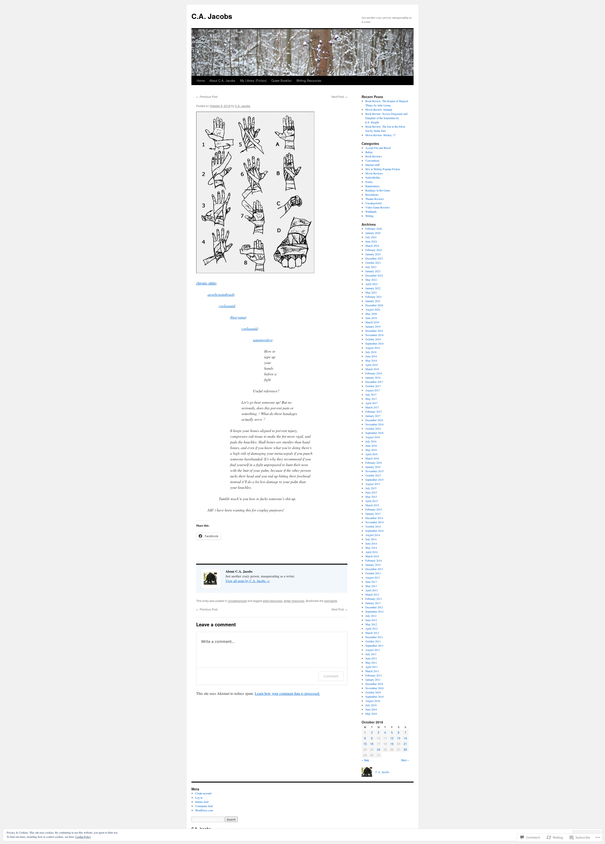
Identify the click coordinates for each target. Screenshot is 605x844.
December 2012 (374, 607)
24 (378, 749)
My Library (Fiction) (253, 80)
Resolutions (372, 194)
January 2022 (372, 288)
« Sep (365, 760)
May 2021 (371, 292)
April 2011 (371, 667)
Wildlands (371, 211)
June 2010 (371, 709)
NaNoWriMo (372, 177)
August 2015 (372, 484)
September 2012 (374, 611)
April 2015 (371, 501)
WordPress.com (204, 810)
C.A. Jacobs (211, 16)
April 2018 (371, 365)
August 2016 (372, 437)
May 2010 (371, 713)
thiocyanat (238, 317)
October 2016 (373, 428)
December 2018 (374, 331)
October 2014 (373, 526)
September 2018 (374, 343)
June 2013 (371, 582)
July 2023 (370, 267)
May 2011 (371, 662)
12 (391, 738)
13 (398, 738)
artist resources (272, 601)
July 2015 (370, 488)
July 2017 (370, 394)
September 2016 (374, 433)
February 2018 (373, 373)
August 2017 (372, 390)
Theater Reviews (374, 199)
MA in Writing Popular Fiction (382, 169)
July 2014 (370, 539)
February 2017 (373, 411)
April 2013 (371, 590)
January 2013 (372, 603)
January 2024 (372, 254)
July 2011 (370, 654)
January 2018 (372, 377)
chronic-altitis (206, 283)
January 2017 (372, 416)
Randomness (372, 186)
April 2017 (371, 403)
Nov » (405, 760)
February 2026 (373, 228)
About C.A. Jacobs (222, 80)
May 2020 (371, 314)
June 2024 (371, 241)
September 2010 (374, 696)
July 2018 (370, 352)
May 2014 (371, 548)
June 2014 (371, 543)
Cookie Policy (83, 837)
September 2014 (374, 530)
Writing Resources (308, 80)
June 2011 (371, 658)
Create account (203, 793)
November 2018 (374, 335)
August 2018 (372, 348)
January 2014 (372, 565)
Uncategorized (237, 601)
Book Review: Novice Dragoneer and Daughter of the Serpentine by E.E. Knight (386, 118)
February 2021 (373, 297)
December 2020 (374, 305)
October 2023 (373, 262)
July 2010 (370, 705)
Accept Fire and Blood (378, 148)
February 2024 (373, 250)
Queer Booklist (281, 80)
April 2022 (371, 284)
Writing (369, 216)
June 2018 (371, 356)
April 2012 (371, 628)
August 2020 (372, 309)
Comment (331, 676)
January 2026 (372, 233)
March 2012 (372, 633)
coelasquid (227, 305)
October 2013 (373, 573)
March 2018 (372, 369)
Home (201, 80)
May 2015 (371, 496)
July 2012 (370, 616)
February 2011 (373, 675)
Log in (199, 797)
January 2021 (372, 301)
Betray (369, 152)
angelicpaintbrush (220, 294)
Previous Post (206, 97)
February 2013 (373, 599)
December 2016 (374, 420)
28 (405, 749)
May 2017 (371, 399)
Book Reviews (373, 156)
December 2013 (374, 569)
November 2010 (374, 688)
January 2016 (372, 467)
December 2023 (374, 258)
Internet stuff (372, 165)
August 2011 (372, 650)
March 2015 (372, 505)
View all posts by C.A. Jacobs (247, 581)
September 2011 (374, 645)
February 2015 (373, 509)
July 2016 (370, 441)
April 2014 (371, 552)
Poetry (369, 182)
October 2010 (373, 692)
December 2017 (374, 382)
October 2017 (373, 386)
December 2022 (374, 275)
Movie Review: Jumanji (378, 109)
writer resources (294, 601)
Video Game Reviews (377, 207)
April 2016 (371, 454)
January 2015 (372, 513)
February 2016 (373, 462)
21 (405, 744)
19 (391, 744)
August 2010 (372, 701)
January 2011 (372, 679)
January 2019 (372, 326)
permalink (330, 601)
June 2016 (371, 445)
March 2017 (372, 407)
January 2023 (372, 271)
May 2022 (371, 279)
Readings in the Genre (377, 190)
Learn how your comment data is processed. (287, 693)
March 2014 (372, 556)
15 (365, 744)
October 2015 (373, 475)
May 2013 (371, 586)
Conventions (372, 160)
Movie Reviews (374, 173)
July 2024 (370, 237)
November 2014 (374, 522)
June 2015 (371, 492)
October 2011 (373, 641)
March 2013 (372, 594)
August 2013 (372, 577)
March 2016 (372, 458)
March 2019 (372, 322)
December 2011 (374, 637)
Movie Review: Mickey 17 (380, 135)
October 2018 (373, 339)
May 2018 (371, 360)
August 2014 (372, 535)
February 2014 (373, 560)
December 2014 (374, 518)
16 (371, 744)
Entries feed (201, 802)
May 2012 (371, 624)
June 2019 (371, 318)
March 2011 (372, 671)
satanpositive (262, 339)
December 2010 (374, 684)
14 (405, 738)
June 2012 (371, 620)
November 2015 (374, 471)
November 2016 (374, 424)
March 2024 (372, 245)
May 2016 (371, 450)
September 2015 (374, 479)
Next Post (339, 97)
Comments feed (204, 806)
